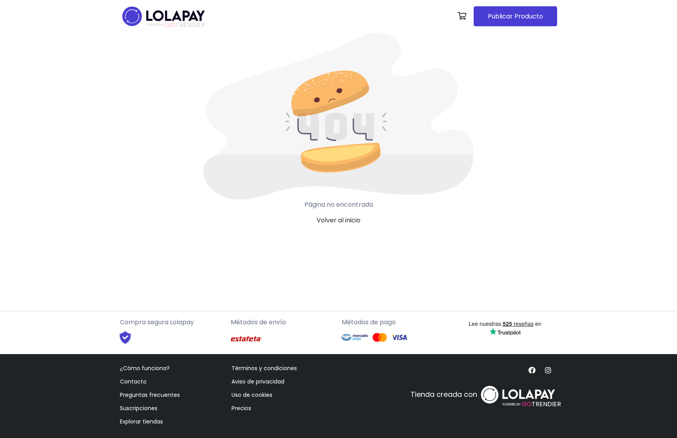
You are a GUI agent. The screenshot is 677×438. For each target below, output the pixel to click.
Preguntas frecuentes (150, 395)
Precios (241, 408)
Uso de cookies (252, 395)
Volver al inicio (338, 220)
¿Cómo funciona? (145, 368)
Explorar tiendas (141, 421)
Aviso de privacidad (258, 381)
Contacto (133, 381)
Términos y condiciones (264, 368)
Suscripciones (138, 408)
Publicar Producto (515, 16)
